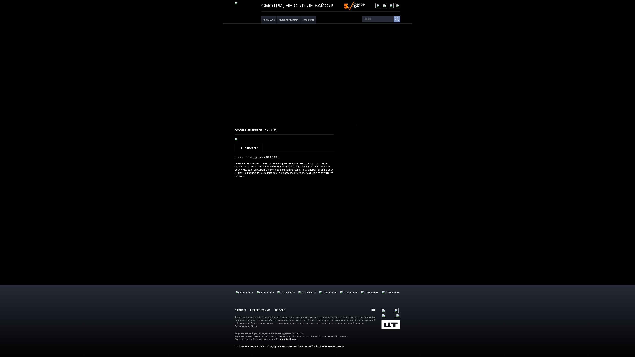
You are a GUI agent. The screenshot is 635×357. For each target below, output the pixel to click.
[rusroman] (369, 295)
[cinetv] (244, 295)
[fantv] (286, 295)
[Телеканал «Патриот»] (390, 295)
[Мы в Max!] (397, 5)
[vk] (377, 5)
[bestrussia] (265, 295)
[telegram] (391, 5)
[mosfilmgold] (307, 295)
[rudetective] (348, 295)
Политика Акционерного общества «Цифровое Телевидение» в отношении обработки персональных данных (289, 346)
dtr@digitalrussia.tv (289, 339)
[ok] (384, 5)
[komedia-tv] (327, 295)
